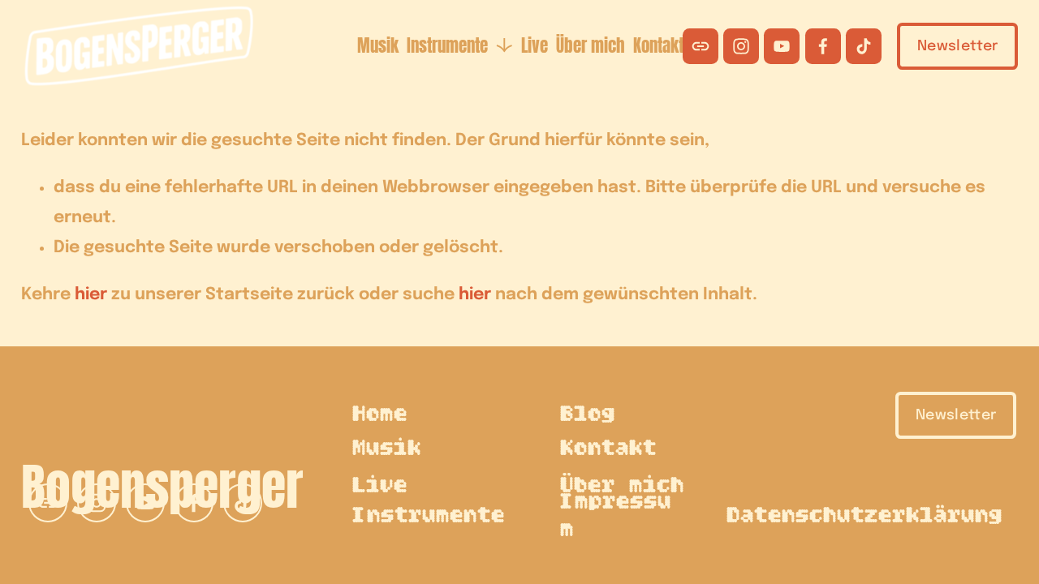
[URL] (700, 46)
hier (91, 294)
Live (534, 45)
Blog (588, 415)
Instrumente (429, 516)
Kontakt (658, 45)
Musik (378, 45)
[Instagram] (741, 46)
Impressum (616, 516)
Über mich (590, 45)
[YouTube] (782, 46)
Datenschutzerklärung (865, 516)
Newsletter (957, 46)
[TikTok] (864, 46)
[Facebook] (823, 46)
